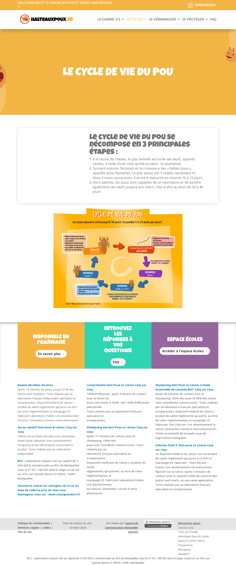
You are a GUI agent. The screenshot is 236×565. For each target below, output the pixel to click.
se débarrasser (162, 19)
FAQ (213, 19)
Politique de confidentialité (34, 523)
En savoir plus (49, 353)
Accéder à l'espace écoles (183, 351)
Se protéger (193, 19)
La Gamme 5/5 (108, 19)
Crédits (46, 527)
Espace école (205, 5)
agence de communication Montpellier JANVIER (121, 527)
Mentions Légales (28, 527)
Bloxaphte (184, 549)
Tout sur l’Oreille (188, 532)
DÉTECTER (134, 19)
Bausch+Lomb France (191, 540)
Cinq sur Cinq (186, 527)
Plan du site (25, 532)
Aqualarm (184, 554)
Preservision (185, 545)
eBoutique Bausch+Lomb (193, 536)
